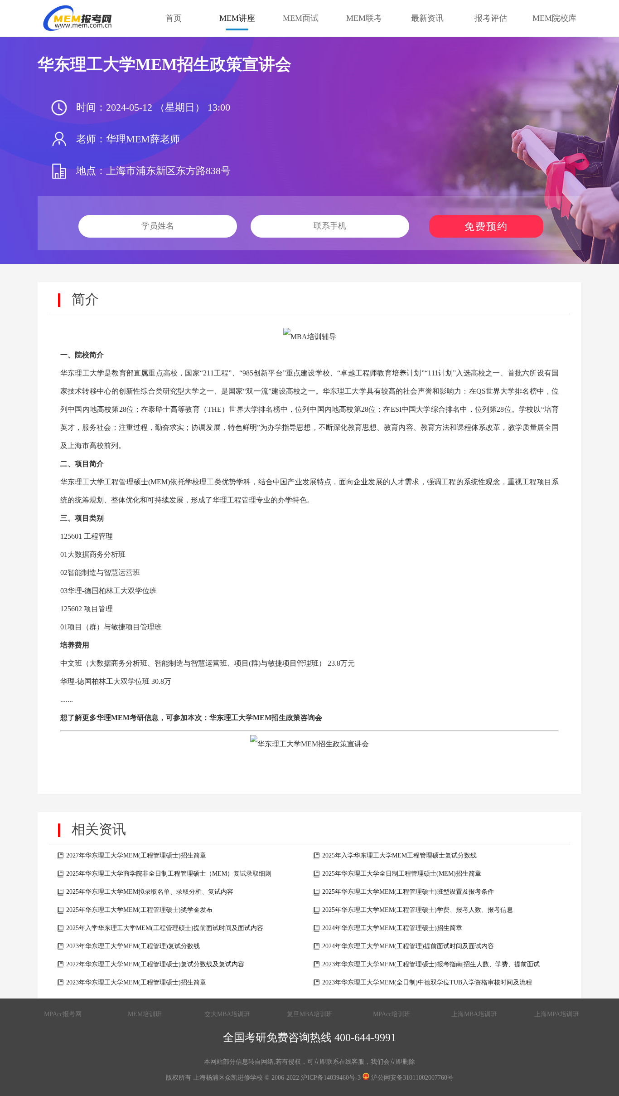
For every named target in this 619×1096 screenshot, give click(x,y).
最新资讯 (427, 18)
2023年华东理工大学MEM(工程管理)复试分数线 (133, 946)
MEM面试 (301, 18)
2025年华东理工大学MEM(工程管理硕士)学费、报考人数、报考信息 (417, 909)
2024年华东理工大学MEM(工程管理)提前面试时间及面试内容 (408, 946)
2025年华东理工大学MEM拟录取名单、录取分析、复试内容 (149, 891)
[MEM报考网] (78, 18)
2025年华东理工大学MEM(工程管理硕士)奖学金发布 (139, 909)
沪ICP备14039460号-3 (331, 1077)
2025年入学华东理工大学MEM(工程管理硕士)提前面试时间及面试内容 (164, 928)
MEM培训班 (145, 1014)
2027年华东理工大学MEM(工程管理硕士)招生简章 (136, 855)
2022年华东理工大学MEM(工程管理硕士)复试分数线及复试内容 (155, 964)
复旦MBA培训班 (310, 1014)
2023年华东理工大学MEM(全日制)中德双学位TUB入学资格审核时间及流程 (427, 982)
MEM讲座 (237, 18)
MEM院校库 (554, 18)
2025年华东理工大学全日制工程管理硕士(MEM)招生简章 (401, 873)
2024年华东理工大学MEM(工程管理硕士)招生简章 (392, 928)
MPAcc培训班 (392, 1014)
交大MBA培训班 (227, 1014)
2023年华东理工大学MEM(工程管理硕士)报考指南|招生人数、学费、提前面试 (431, 964)
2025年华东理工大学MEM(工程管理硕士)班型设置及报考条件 (408, 891)
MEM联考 (364, 18)
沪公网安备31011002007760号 (411, 1077)
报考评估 (490, 18)
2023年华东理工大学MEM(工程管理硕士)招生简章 (136, 982)
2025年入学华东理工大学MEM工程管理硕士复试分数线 (399, 855)
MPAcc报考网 (63, 1014)
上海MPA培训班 (556, 1014)
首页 (173, 18)
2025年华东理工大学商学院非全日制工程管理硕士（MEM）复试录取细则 (168, 873)
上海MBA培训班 (474, 1014)
